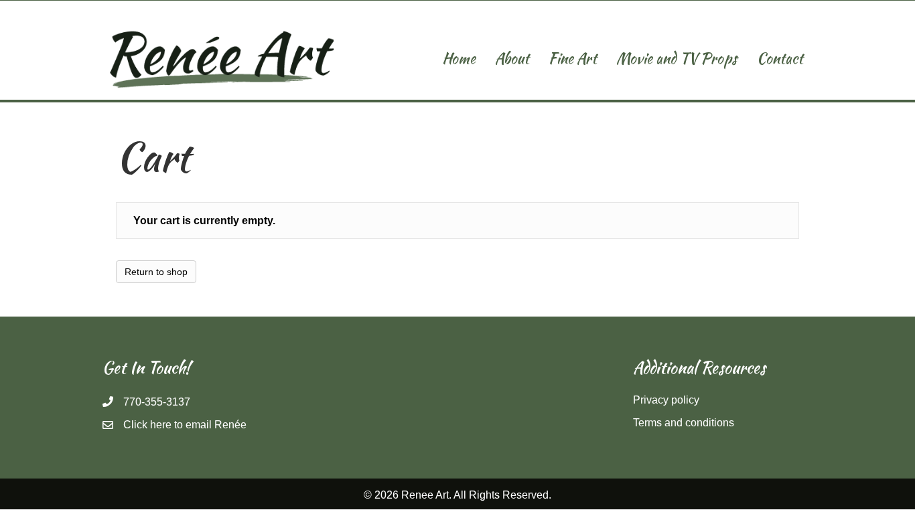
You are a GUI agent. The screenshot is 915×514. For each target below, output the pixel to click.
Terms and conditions (683, 422)
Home (459, 58)
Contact (780, 58)
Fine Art (573, 58)
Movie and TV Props (676, 58)
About (512, 58)
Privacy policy (666, 400)
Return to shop (156, 271)
